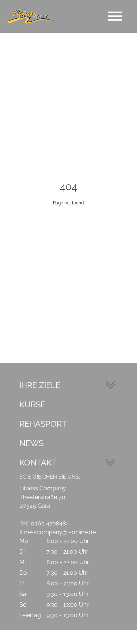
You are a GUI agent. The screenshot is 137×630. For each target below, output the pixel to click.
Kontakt (37, 462)
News (31, 443)
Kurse (32, 404)
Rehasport (42, 424)
